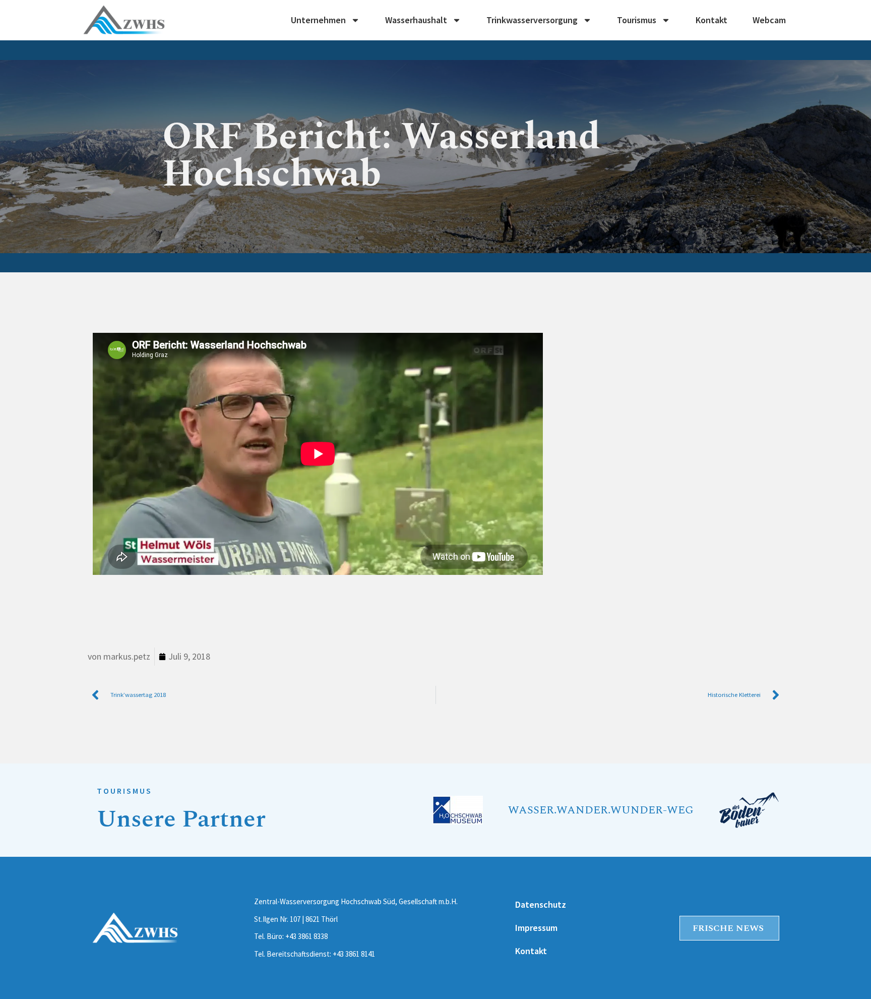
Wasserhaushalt (416, 20)
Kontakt (711, 20)
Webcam (769, 20)
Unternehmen (318, 20)
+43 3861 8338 (306, 936)
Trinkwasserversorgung (532, 20)
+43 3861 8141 (354, 954)
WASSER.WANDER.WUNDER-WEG (601, 809)
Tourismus (636, 20)
